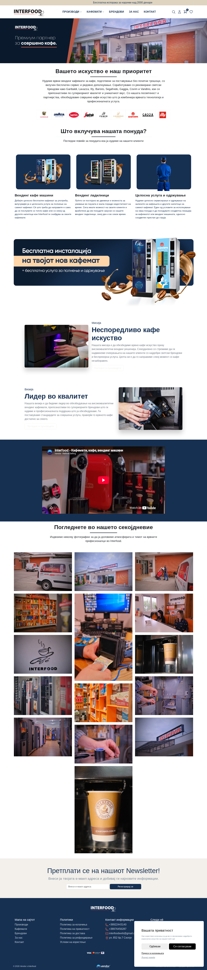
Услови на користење (73, 942)
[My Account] (179, 11)
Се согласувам (182, 946)
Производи (70, 11)
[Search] (173, 11)
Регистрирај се (125, 886)
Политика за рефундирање (76, 937)
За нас (134, 11)
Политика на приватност (74, 929)
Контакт (150, 11)
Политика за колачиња (73, 924)
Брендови (116, 11)
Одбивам (154, 946)
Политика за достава (72, 933)
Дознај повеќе (148, 957)
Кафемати (94, 11)
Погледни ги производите (107, 368)
